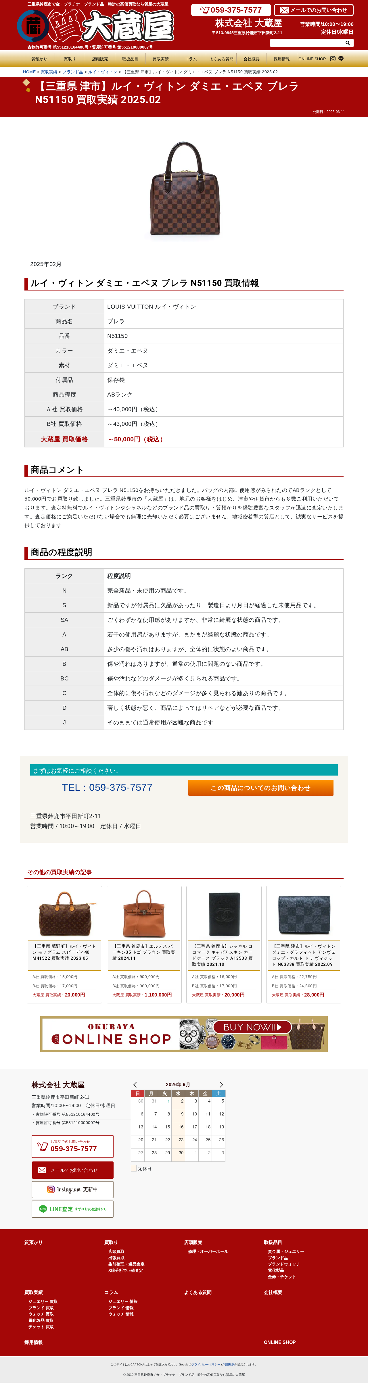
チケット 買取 (41, 1327)
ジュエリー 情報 (123, 1301)
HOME (29, 72)
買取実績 (161, 59)
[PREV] (136, 1084)
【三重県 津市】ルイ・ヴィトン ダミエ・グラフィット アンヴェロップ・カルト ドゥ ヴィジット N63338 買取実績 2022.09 (304, 955)
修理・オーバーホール (208, 1251)
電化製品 (276, 1270)
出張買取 (116, 1258)
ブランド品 (72, 72)
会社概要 (252, 59)
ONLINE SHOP (312, 59)
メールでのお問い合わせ (318, 10)
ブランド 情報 (121, 1308)
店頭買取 (116, 1251)
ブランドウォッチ (284, 1264)
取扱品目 (130, 59)
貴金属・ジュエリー (286, 1251)
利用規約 (229, 1364)
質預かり (39, 59)
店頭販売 (100, 59)
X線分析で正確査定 (125, 1270)
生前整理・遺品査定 (126, 1264)
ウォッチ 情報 (121, 1314)
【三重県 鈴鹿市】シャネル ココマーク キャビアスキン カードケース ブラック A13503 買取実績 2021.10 (222, 955)
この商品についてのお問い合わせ (261, 787)
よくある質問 (222, 59)
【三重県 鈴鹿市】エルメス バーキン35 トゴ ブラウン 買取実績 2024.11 (143, 952)
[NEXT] (220, 1084)
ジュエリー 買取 (43, 1301)
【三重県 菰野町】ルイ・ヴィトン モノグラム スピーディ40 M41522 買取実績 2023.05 (64, 952)
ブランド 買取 (41, 1308)
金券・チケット (282, 1277)
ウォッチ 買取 (41, 1314)
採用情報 (282, 59)
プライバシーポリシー (205, 1364)
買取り (70, 59)
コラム (191, 59)
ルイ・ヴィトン (103, 72)
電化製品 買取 (41, 1320)
